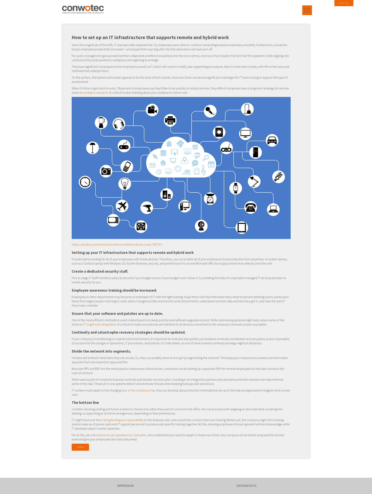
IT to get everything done (99, 324)
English (344, 3)
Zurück (80, 447)
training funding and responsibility (122, 420)
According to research (93, 92)
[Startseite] (83, 9)
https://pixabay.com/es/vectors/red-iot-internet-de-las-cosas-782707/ (117, 244)
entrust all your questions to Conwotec (121, 435)
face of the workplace (135, 390)
